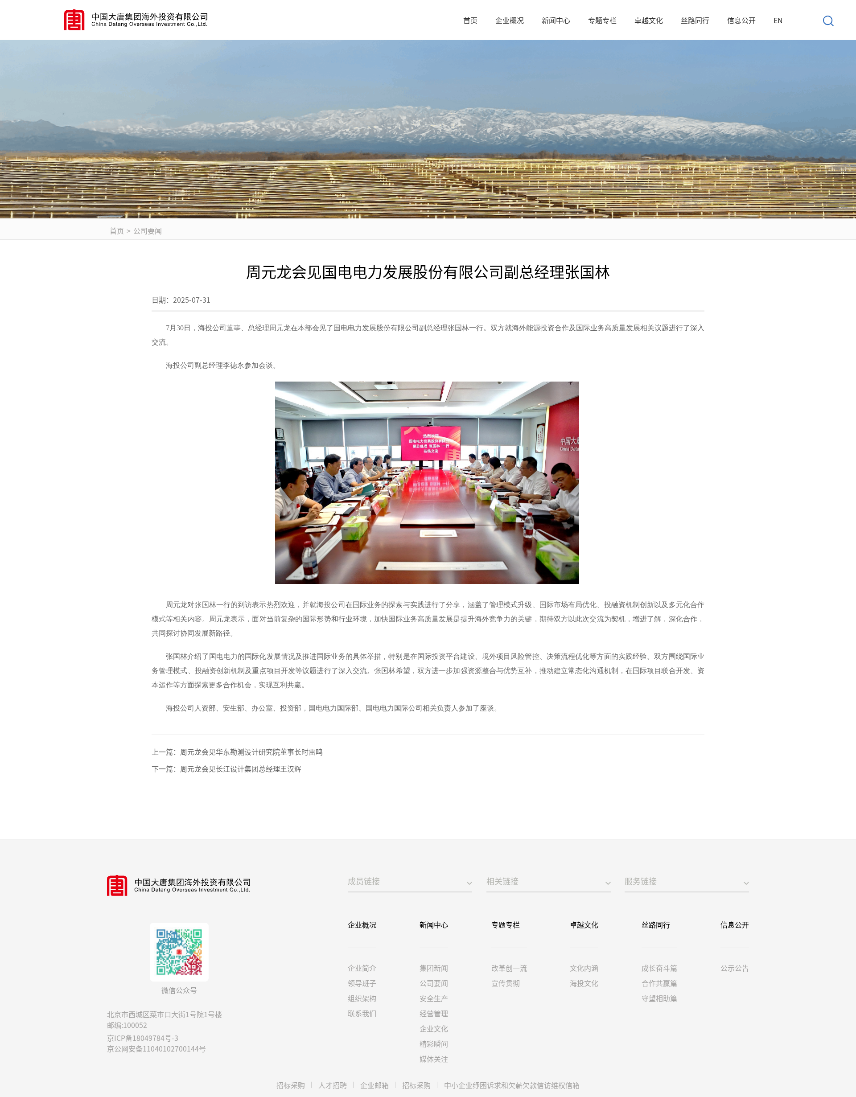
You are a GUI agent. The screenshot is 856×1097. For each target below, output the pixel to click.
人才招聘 (332, 1085)
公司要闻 (147, 230)
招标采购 (290, 1085)
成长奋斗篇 (659, 967)
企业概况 (509, 20)
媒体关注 (434, 1058)
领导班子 (362, 983)
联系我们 (362, 1013)
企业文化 (434, 1028)
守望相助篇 (659, 998)
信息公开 (741, 20)
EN (778, 20)
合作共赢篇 (659, 983)
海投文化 (584, 983)
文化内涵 (584, 967)
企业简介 (362, 967)
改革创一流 (509, 967)
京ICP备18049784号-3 (142, 1037)
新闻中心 (556, 20)
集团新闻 (434, 967)
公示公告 (734, 967)
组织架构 (362, 998)
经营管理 (434, 1013)
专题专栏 (602, 20)
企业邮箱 (374, 1085)
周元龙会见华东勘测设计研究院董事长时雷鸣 (251, 751)
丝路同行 (695, 20)
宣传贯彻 (505, 983)
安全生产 (434, 998)
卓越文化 (648, 20)
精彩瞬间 (434, 1043)
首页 (470, 20)
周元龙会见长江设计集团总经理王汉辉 (240, 768)
